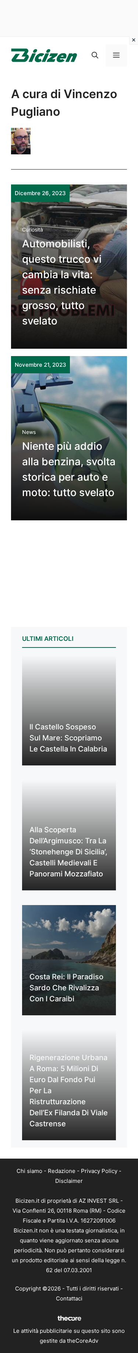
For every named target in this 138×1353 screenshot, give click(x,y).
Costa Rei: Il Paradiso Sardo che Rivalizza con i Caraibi (66, 987)
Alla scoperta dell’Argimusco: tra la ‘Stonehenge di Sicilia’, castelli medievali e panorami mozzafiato (68, 851)
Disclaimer (69, 1180)
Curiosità (32, 229)
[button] (95, 55)
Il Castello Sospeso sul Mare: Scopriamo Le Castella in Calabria (68, 737)
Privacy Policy (99, 1170)
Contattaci (69, 1298)
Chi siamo (29, 1170)
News (29, 432)
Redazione (61, 1170)
